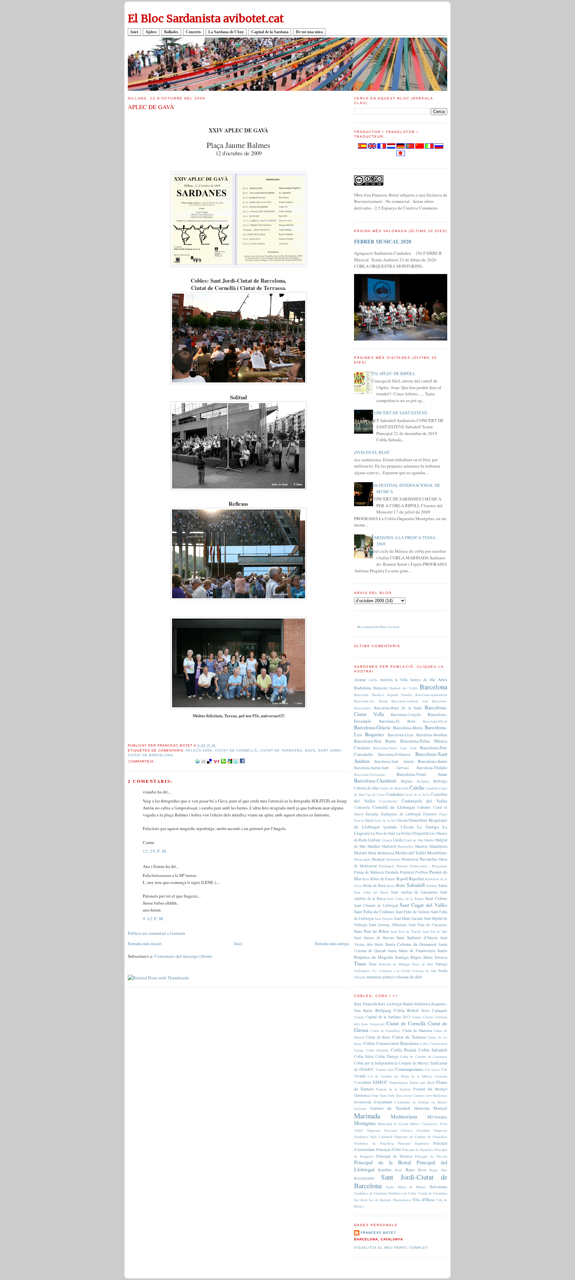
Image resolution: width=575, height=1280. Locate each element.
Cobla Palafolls (377, 1050)
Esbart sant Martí (422, 1082)
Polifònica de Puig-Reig (374, 1143)
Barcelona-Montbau (431, 734)
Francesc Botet (378, 1232)
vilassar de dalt (408, 977)
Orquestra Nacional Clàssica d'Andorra (398, 1130)
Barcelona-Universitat (369, 774)
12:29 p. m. (155, 851)
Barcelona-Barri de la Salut (398, 707)
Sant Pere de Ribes (371, 931)
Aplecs (151, 32)
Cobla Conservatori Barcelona (391, 1043)
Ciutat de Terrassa (281, 750)
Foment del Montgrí (430, 1088)
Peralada (391, 872)
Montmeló (393, 859)
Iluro (399, 1095)
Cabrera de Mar (366, 787)
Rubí (400, 885)
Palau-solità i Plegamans (428, 866)
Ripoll (402, 879)
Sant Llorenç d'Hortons (388, 924)
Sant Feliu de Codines (374, 912)
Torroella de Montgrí (394, 964)
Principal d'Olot (388, 1149)
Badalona (362, 688)
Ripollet (416, 879)
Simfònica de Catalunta (370, 1193)
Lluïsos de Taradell (390, 1108)
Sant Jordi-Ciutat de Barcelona (400, 1181)
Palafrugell (386, 866)
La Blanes (440, 1102)
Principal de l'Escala (431, 1156)
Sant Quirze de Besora (374, 937)
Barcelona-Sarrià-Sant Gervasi (381, 767)
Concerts (193, 32)
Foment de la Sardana (393, 1089)
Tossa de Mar (422, 964)
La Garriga (428, 827)
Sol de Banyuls (380, 1200)
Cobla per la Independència (375, 1063)
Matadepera (438, 846)
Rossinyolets (364, 1178)
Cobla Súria (363, 1056)
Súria (428, 957)
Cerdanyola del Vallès (424, 801)
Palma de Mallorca (369, 872)
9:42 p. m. (154, 919)
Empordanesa (398, 1082)
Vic (374, 970)
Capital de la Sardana (269, 32)
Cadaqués (439, 1010)
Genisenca (362, 1095)
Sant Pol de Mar (435, 931)
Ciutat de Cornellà (236, 750)
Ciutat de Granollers (385, 1030)
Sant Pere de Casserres (428, 924)
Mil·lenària (437, 1117)
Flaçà (443, 814)
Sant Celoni (436, 898)
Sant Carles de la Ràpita (405, 898)
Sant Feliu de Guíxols (413, 911)
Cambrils (431, 788)
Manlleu (373, 846)
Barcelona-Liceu (400, 734)
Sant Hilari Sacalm (408, 918)
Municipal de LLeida (393, 1123)
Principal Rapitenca (413, 1143)
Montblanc (437, 853)
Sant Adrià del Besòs (371, 892)
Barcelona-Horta (408, 728)
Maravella (421, 1108)
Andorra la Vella (394, 679)
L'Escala (407, 826)
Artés (442, 679)
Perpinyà (407, 872)
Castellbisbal (388, 801)
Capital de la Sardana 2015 (388, 1016)
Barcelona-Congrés (406, 714)
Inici (134, 32)
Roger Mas (438, 1170)
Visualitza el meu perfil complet (391, 1247)
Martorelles (405, 846)
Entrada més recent (145, 943)
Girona (402, 820)
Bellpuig (423, 781)
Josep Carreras (414, 1095)
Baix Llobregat (390, 1003)
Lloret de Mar (413, 840)
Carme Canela (422, 1017)
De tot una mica (309, 32)
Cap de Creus (375, 794)
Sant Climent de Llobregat (376, 905)
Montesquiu (362, 859)
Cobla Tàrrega (386, 1056)
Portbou (421, 872)
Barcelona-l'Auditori (375, 780)
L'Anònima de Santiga (411, 1102)
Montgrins (365, 1123)
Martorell (389, 846)
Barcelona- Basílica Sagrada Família (383, 694)
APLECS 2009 (199, 750)
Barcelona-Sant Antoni (393, 761)
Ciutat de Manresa (417, 1030)
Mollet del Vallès (410, 853)
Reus (365, 879)
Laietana (360, 1108)
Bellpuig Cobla (390, 1010)
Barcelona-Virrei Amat (422, 774)
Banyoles (380, 687)
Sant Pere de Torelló (406, 931)
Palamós (402, 866)
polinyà (388, 976)
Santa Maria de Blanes (406, 1187)
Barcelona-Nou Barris (375, 741)
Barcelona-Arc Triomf (371, 701)
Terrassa (440, 957)
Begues (407, 781)
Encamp (372, 813)
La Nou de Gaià (383, 833)
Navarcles (428, 859)
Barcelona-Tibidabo (432, 767)
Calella (417, 787)
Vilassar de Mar (424, 970)
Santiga (402, 957)
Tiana (360, 963)
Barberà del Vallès (404, 688)
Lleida (398, 839)
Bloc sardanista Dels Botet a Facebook (378, 627)
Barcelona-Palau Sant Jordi (395, 748)
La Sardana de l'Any (226, 32)
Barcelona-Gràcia (372, 727)
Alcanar (360, 679)
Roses (391, 885)
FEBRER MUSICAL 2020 (382, 241)
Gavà (310, 750)
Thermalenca (402, 1200)
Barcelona (433, 686)
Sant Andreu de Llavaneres (414, 892)
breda (443, 970)
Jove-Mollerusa (436, 1095)
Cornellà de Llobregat (393, 807)
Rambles (385, 1169)
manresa (374, 977)
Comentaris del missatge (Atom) (183, 956)
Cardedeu (394, 794)
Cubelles (424, 807)
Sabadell (416, 885)
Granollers (418, 820)
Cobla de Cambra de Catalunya (423, 1056)
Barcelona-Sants (432, 761)
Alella (372, 679)
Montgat (378, 859)
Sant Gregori (384, 918)
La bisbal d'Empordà (412, 833)
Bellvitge (440, 781)
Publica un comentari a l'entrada (156, 933)
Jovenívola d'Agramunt (373, 1101)
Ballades (171, 32)
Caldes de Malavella (394, 788)
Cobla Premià (404, 1050)
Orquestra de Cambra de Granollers (420, 1136)
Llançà (387, 840)
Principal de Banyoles (418, 1149)
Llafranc (374, 839)
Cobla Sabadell (433, 1050)
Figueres (430, 813)
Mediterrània (404, 1116)
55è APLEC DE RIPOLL (393, 373)
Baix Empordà (365, 1003)
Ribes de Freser (382, 878)
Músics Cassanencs (424, 1123)
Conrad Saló (385, 1069)
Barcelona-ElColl (435, 721)
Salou (442, 885)
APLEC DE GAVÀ (151, 107)
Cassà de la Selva (417, 794)
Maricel (440, 1108)
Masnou (421, 846)
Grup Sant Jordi (382, 1095)
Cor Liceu (432, 1069)
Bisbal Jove (418, 1010)
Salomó (431, 885)
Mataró (360, 853)
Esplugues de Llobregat (401, 813)
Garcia (359, 820)
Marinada (367, 1115)
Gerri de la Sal (385, 820)
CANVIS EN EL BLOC (369, 452)
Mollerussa (385, 852)
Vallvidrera (362, 970)
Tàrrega (441, 963)
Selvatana (438, 1187)
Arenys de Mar (423, 679)
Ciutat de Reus (378, 1037)
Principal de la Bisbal (382, 1162)
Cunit (437, 807)
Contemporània (409, 1069)
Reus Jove (416, 1170)
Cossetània (362, 1082)
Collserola (362, 807)
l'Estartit (360, 977)
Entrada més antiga (332, 943)
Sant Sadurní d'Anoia (417, 937)
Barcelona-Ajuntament (431, 694)
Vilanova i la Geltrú (394, 970)
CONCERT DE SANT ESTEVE (399, 413)
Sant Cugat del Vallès (423, 905)
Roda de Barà (374, 885)
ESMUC (380, 1082)
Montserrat (409, 859)
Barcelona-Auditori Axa (409, 701)
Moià (372, 852)
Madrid (429, 840)
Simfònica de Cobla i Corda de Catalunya (417, 1193)
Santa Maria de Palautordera (411, 950)
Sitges (415, 957)
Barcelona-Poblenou (394, 754)
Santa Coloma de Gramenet (411, 944)
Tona (372, 963)
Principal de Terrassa (394, 1156)
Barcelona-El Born (397, 721)
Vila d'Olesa (423, 1200)
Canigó (359, 1017)
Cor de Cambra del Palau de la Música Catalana (407, 1076)
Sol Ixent (360, 1200)
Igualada (390, 826)
